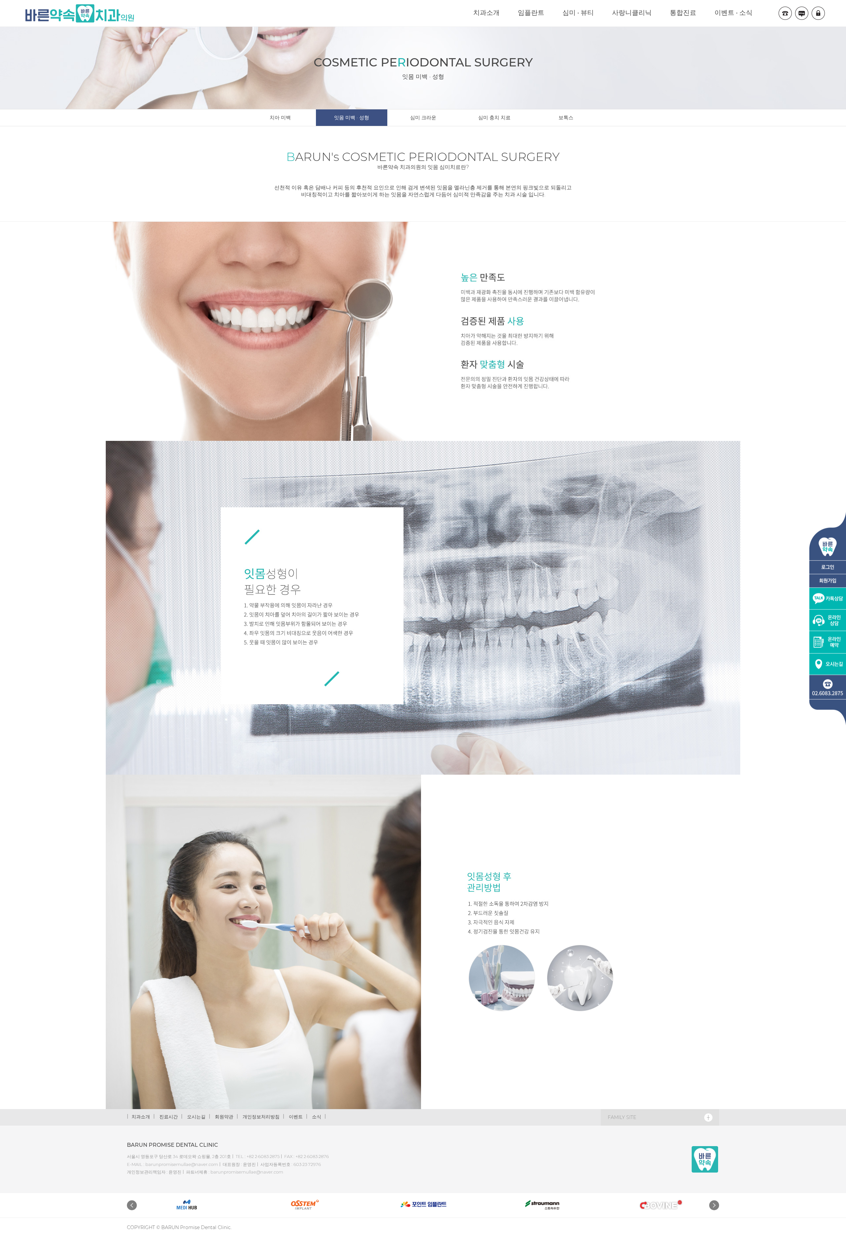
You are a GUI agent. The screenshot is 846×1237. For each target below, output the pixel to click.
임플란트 (531, 13)
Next (714, 1205)
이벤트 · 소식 (733, 13)
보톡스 (565, 118)
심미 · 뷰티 (578, 13)
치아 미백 (280, 118)
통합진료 (683, 13)
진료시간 (168, 1117)
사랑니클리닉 (632, 13)
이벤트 (296, 1117)
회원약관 (224, 1117)
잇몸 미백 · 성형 (351, 118)
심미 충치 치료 (494, 118)
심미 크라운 (423, 118)
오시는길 (196, 1117)
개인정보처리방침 (261, 1117)
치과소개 (486, 13)
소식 (316, 1117)
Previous (132, 1205)
